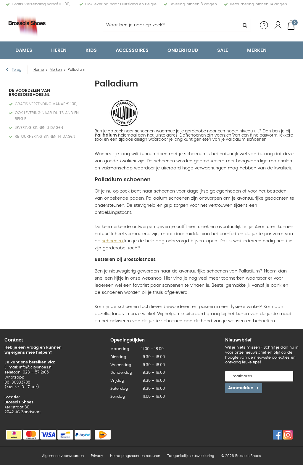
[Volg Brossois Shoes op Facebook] (277, 435)
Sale (222, 50)
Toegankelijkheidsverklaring (190, 456)
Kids (91, 50)
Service (264, 25)
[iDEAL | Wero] (14, 435)
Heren (59, 50)
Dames (23, 50)
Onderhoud (182, 50)
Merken (257, 50)
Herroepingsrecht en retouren (135, 456)
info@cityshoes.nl (35, 367)
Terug (16, 69)
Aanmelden (240, 388)
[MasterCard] (31, 435)
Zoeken (245, 25)
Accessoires (132, 50)
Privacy (97, 456)
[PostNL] (103, 435)
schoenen (113, 241)
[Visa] (48, 435)
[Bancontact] (65, 435)
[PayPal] (83, 435)
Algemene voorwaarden (63, 456)
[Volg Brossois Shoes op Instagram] (288, 435)
